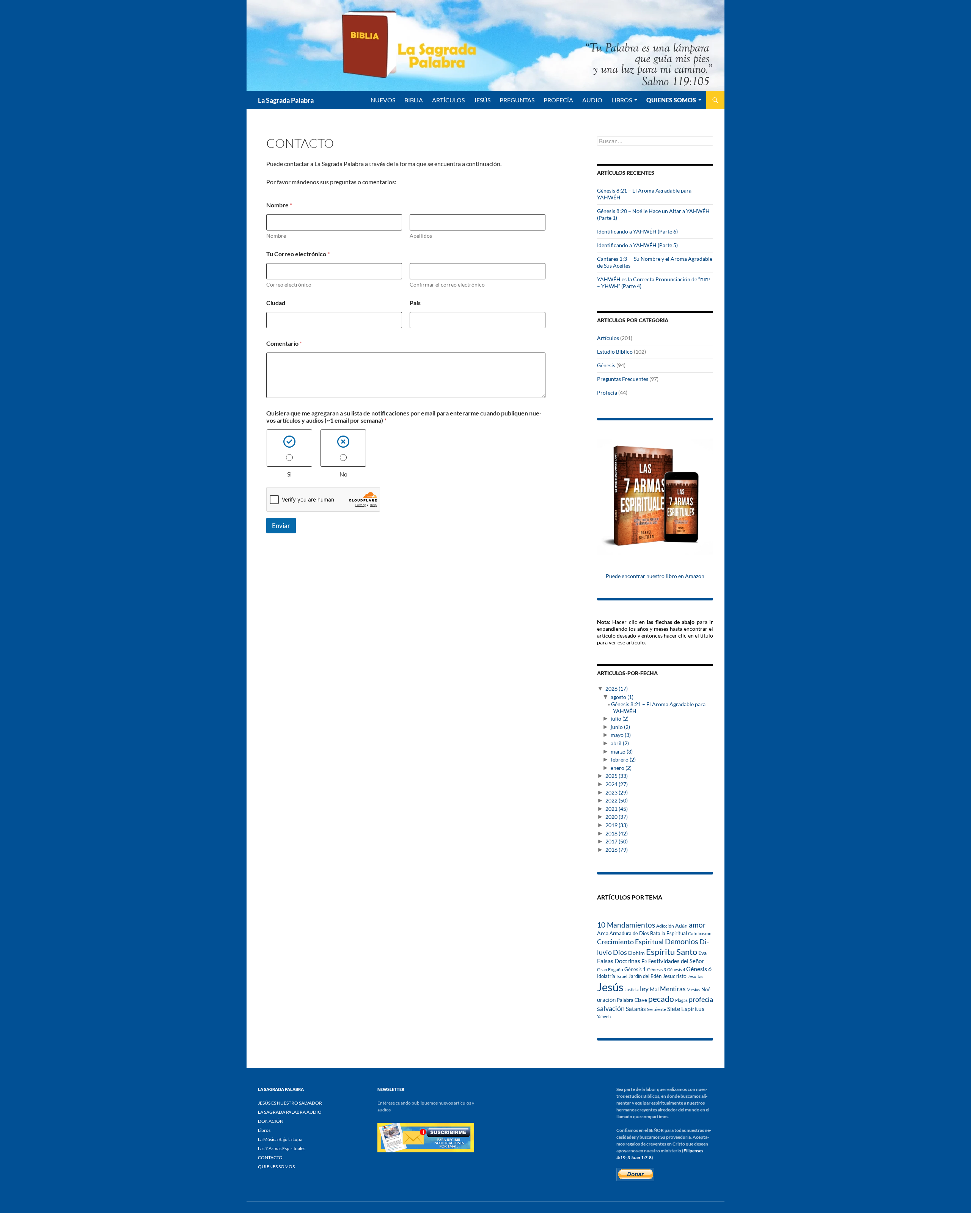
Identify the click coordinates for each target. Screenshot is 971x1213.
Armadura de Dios (629, 933)
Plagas (681, 1000)
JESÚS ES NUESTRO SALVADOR (290, 1103)
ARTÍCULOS (448, 99)
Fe (644, 961)
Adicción (665, 926)
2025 (616, 776)
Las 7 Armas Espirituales (281, 1148)
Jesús (482, 99)
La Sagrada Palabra (286, 100)
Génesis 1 (635, 969)
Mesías (693, 989)
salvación (611, 1008)
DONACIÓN (270, 1121)
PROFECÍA (558, 99)
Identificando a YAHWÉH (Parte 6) (637, 231)
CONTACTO (270, 1157)
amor (697, 924)
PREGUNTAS (517, 99)
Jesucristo (675, 976)
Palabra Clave (632, 1000)
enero (621, 768)
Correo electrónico (288, 284)
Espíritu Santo (671, 952)
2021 (616, 809)
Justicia (632, 989)
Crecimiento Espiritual (630, 941)
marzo (622, 751)
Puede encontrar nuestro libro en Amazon (655, 576)
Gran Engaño (610, 969)
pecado (661, 998)
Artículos (608, 338)
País (415, 302)
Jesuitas (695, 976)
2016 (616, 849)
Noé (705, 989)
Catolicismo (700, 933)
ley (644, 989)
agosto (622, 697)
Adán (681, 925)
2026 (616, 688)
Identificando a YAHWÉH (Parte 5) (637, 245)
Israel (621, 976)
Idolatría (606, 976)
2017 (616, 841)
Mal (654, 989)
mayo (621, 735)
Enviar (281, 526)
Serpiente (656, 1009)
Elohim (636, 953)
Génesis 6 (699, 968)
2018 (616, 833)
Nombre (276, 235)
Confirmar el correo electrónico (447, 284)
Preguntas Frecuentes (622, 379)
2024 (616, 784)
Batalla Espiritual (668, 933)
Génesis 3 (656, 969)
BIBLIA (413, 99)
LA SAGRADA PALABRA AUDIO (290, 1112)
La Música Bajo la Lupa (280, 1139)
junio (620, 727)
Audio (592, 99)
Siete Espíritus (685, 1008)
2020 (616, 816)
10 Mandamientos (626, 924)
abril (620, 743)
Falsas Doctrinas (618, 960)
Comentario (284, 343)
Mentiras (672, 989)
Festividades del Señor (676, 961)
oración (606, 1000)
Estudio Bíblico (615, 351)
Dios (620, 952)
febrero (623, 759)
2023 (616, 792)
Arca (602, 933)
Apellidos (421, 235)
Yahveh (604, 1016)
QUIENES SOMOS (671, 99)
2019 (616, 825)
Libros (621, 99)
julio (619, 718)
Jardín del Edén (644, 976)
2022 (616, 800)
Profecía (607, 392)
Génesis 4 (676, 969)
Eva (702, 953)
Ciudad (275, 302)
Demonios (681, 941)
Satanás (636, 1009)
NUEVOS (383, 99)
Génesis (606, 365)
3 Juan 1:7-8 (639, 1157)
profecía (701, 999)
